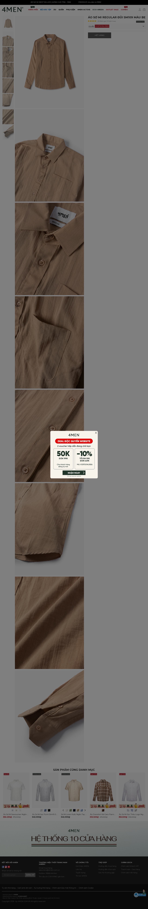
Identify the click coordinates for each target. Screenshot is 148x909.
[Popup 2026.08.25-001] (74, 454)
